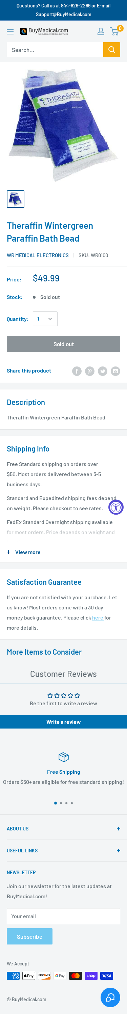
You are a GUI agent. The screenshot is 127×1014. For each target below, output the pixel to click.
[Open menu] (10, 31)
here (98, 617)
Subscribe (29, 936)
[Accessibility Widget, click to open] (116, 507)
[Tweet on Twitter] (102, 370)
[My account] (101, 31)
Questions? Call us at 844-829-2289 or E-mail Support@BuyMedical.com (63, 10)
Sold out (64, 343)
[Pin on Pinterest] (89, 370)
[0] (114, 31)
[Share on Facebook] (77, 370)
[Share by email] (115, 370)
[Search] (111, 49)
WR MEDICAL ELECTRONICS (38, 255)
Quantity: (18, 319)
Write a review (63, 721)
